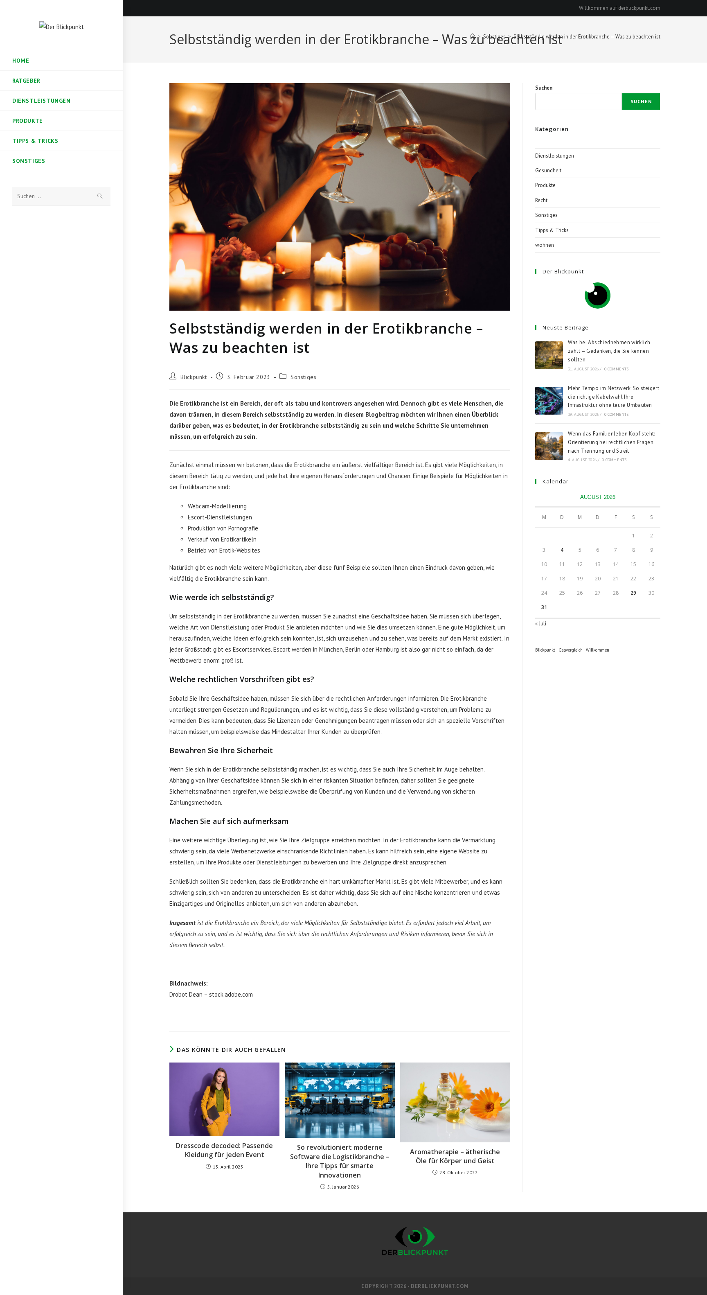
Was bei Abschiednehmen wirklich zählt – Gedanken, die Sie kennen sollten (609, 351)
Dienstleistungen (554, 155)
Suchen (543, 87)
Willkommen (597, 650)
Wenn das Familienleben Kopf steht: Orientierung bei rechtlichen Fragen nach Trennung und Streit (611, 442)
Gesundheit (548, 170)
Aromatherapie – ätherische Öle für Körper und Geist (455, 1156)
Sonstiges (303, 377)
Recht (541, 200)
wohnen (544, 244)
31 (544, 607)
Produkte (545, 185)
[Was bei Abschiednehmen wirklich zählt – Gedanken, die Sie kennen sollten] (549, 355)
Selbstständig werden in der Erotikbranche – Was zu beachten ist (586, 36)
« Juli (540, 623)
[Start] (472, 36)
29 (633, 592)
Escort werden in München (308, 649)
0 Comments (616, 369)
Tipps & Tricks (552, 230)
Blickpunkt (193, 377)
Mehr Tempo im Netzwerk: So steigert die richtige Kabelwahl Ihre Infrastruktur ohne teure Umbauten (613, 397)
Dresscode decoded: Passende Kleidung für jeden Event (224, 1150)
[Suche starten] (100, 196)
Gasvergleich (570, 650)
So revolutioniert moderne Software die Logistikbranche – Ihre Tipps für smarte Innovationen (340, 1161)
